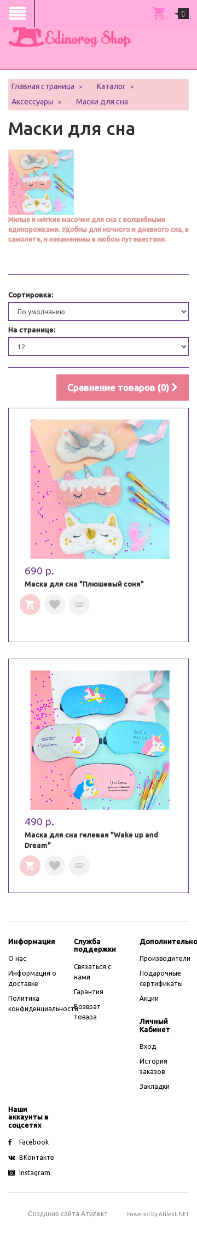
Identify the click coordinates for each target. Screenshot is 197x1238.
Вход (148, 1046)
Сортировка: (30, 294)
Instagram (34, 1172)
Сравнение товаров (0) (119, 387)
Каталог (111, 86)
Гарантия (88, 991)
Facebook (34, 1142)
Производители (165, 958)
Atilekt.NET (174, 1214)
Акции (149, 998)
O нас (17, 958)
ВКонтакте (36, 1157)
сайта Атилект (68, 1213)
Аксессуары (32, 101)
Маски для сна (102, 101)
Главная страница (42, 86)
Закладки (155, 1086)
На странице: (31, 329)
